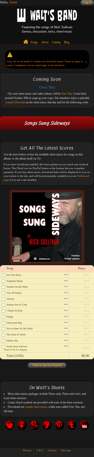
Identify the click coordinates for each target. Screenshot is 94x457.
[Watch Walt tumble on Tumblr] (71, 427)
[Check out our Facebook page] (22, 427)
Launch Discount (15, 102)
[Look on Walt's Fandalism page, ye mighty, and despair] (47, 427)
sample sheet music (36, 407)
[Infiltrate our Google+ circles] (34, 427)
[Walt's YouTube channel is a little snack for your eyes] (84, 427)
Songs (34, 42)
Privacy (27, 450)
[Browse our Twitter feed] (9, 427)
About (44, 42)
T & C (39, 450)
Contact (52, 450)
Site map (66, 450)
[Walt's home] (26, 42)
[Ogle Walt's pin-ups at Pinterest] (59, 427)
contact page (41, 65)
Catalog (56, 42)
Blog (66, 42)
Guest (13, 2)
